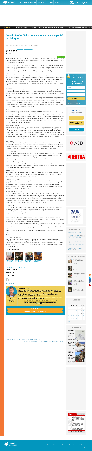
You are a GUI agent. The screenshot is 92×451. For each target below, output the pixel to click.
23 (78, 315)
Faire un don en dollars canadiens (35, 311)
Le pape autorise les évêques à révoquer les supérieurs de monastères (78, 289)
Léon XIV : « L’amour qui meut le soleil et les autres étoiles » (34, 27)
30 (78, 318)
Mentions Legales (66, 444)
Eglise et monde (41, 2)
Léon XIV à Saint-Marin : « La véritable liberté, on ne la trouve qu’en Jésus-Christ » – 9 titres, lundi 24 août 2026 (76, 234)
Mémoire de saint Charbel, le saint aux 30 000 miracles (79, 274)
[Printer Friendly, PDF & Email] (61, 57)
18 (83, 313)
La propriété (52, 444)
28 (73, 318)
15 (76, 313)
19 (68, 315)
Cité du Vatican (32, 2)
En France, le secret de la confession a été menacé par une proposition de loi (78, 282)
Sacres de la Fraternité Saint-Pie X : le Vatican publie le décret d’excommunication (79, 260)
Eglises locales (28, 49)
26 (68, 318)
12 (68, 313)
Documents (50, 2)
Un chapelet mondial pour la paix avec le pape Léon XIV (79, 267)
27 (71, 318)
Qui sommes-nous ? (43, 444)
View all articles (10, 283)
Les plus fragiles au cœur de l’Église (75, 241)
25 (83, 315)
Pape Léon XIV (23, 2)
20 (71, 315)
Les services (58, 444)
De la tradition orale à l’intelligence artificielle (68, 27)
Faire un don (57, 2)
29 (76, 318)
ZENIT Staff (20, 49)
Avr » (71, 321)
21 (73, 315)
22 (76, 315)
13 (71, 313)
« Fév (69, 321)
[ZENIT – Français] (11, 3)
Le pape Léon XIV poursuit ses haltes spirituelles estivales (71, 355)
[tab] (72, 414)
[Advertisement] (46, 15)
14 (73, 313)
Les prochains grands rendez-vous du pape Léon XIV (71, 345)
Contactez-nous (83, 444)
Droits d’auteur (75, 444)
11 (83, 310)
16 (78, 313)
